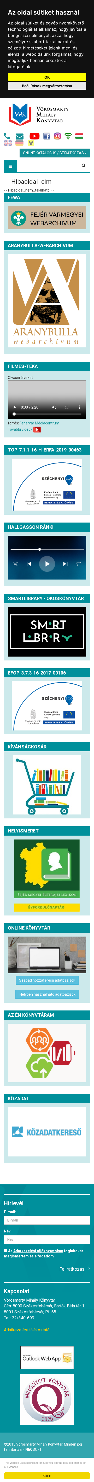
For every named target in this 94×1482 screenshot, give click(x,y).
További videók (20, 429)
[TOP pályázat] (47, 485)
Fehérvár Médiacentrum (39, 423)
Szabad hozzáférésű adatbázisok (47, 980)
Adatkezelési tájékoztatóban (38, 1251)
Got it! (47, 1476)
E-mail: (10, 1212)
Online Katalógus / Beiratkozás (54, 153)
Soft (33, 1449)
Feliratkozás (72, 1269)
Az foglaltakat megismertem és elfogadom (43, 1253)
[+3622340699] (8, 138)
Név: (7, 1231)
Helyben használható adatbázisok (47, 994)
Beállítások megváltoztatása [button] (47, 86)
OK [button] (47, 77)
